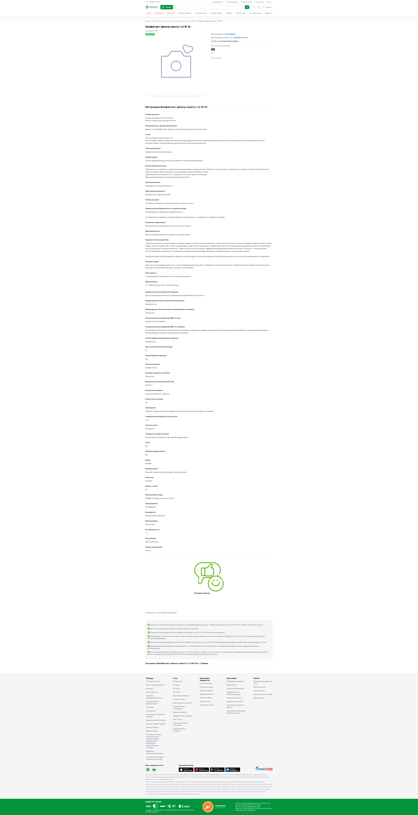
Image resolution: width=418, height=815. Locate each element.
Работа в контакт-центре (262, 694)
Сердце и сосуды (216, 13)
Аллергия (229, 13)
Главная (148, 21)
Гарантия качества (180, 712)
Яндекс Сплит (269, 13)
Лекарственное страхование (179, 708)
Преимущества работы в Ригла (262, 683)
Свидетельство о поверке (182, 716)
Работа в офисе (259, 691)
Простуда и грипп (201, 13)
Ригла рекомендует (184, 13)
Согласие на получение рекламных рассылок (155, 758)
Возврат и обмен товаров (155, 724)
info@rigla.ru (251, 810)
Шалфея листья (240, 38)
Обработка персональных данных (154, 752)
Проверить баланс (207, 694)
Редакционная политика (182, 703)
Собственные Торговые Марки (235, 706)
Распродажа (159, 13)
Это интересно (151, 692)
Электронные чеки (207, 705)
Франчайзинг (232, 685)
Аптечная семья (206, 683)
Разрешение (151, 711)
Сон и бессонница (255, 13)
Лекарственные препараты (161, 21)
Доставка (149, 689)
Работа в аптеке (259, 687)
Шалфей (214, 41)
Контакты (176, 692)
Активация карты (206, 687)
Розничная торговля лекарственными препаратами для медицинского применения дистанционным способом (154, 741)
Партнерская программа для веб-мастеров (236, 712)
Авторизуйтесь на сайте (153, 613)
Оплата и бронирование (155, 685)
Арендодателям (217, 2)
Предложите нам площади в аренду (233, 693)
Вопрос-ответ (205, 701)
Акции (149, 13)
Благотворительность (181, 696)
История (176, 685)
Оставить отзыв (179, 699)
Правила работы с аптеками (180, 730)
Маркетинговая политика (156, 720)
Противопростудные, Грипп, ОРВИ (183, 21)
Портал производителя (235, 689)
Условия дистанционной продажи (155, 716)
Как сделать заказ (152, 681)
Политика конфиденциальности (154, 697)
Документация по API (235, 701)
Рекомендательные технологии (180, 724)
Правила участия (206, 691)
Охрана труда (258, 698)
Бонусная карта (246, 2)
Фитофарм (230, 34)
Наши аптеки (259, 2)
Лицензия (150, 707)
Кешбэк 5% (170, 13)
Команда (176, 689)
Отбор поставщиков (234, 698)
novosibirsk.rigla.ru (214, 774)
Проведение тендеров (235, 681)
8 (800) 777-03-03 (167, 779)
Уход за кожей (240, 13)
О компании (177, 681)
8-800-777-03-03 (153, 802)
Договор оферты (152, 727)
